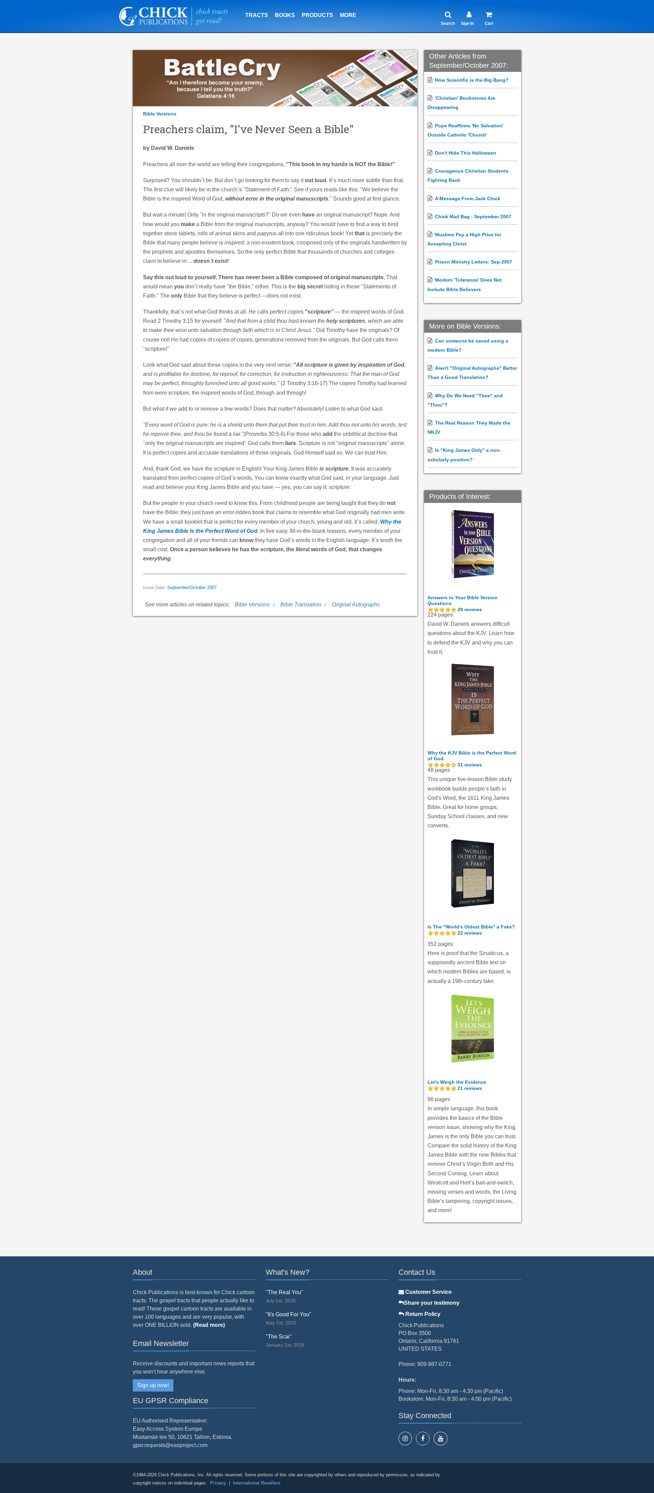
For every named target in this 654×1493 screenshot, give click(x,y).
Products (317, 15)
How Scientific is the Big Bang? (472, 80)
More (348, 15)
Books (285, 15)
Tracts (256, 15)
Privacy (218, 1483)
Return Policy (422, 1314)
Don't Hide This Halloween (465, 153)
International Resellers (256, 1483)
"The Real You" (284, 1292)
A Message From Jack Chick (467, 198)
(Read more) (209, 1325)
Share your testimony (432, 1303)
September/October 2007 (192, 587)
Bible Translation (300, 604)
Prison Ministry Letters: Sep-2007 (473, 262)
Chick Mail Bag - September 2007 (473, 216)
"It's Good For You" (288, 1314)
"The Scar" (279, 1336)
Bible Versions (159, 113)
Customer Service (428, 1292)
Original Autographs (356, 604)
